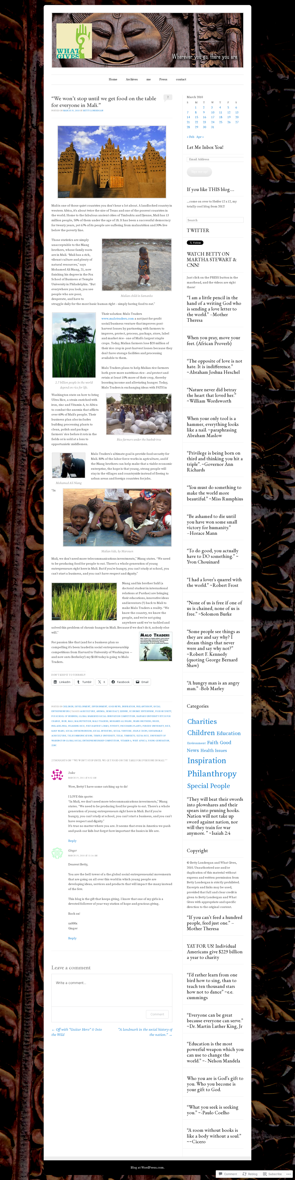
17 (212, 117)
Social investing (102, 731)
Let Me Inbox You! (205, 147)
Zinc (54, 745)
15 (196, 117)
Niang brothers (142, 721)
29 (196, 127)
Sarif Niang (58, 731)
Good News (115, 706)
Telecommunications (80, 735)
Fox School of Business (64, 716)
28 (188, 127)
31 (212, 127)
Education (228, 733)
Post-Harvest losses (97, 726)
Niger (155, 721)
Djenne (124, 711)
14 (188, 117)
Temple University (104, 735)
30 (204, 127)
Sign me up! (199, 172)
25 (220, 122)
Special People (208, 786)
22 (196, 122)
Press (163, 79)
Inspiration (128, 706)
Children (68, 706)
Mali (70, 721)
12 (228, 113)
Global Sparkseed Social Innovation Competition (107, 716)
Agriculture (87, 711)
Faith (212, 743)
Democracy (112, 711)
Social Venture (123, 731)
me (148, 79)
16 (204, 117)
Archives (132, 79)
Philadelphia (59, 726)
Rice (167, 726)
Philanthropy (144, 706)
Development (82, 706)
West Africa (140, 740)
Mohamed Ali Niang (121, 721)
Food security (163, 711)
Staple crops (140, 731)
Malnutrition (83, 721)
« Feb (190, 137)
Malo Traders (100, 721)
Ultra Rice (142, 735)
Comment (157, 1014)
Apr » (200, 137)
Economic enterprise (141, 711)
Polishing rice (76, 726)
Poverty (114, 726)
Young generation (158, 740)
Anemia (100, 711)
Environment (99, 706)
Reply (72, 841)
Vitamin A (126, 740)
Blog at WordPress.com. (148, 1168)
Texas (119, 735)
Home (113, 79)
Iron (64, 721)
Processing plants (130, 726)
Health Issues (213, 750)
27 (236, 122)
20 (236, 117)
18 (220, 117)
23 (204, 122)
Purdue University (153, 726)
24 (212, 122)
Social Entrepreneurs (79, 731)
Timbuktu (129, 735)
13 (236, 113)
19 (228, 117)
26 (228, 122)
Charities (202, 721)
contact (181, 79)
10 (212, 113)
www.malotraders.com (118, 319)
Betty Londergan (93, 110)
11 (220, 113)
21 (188, 122)
